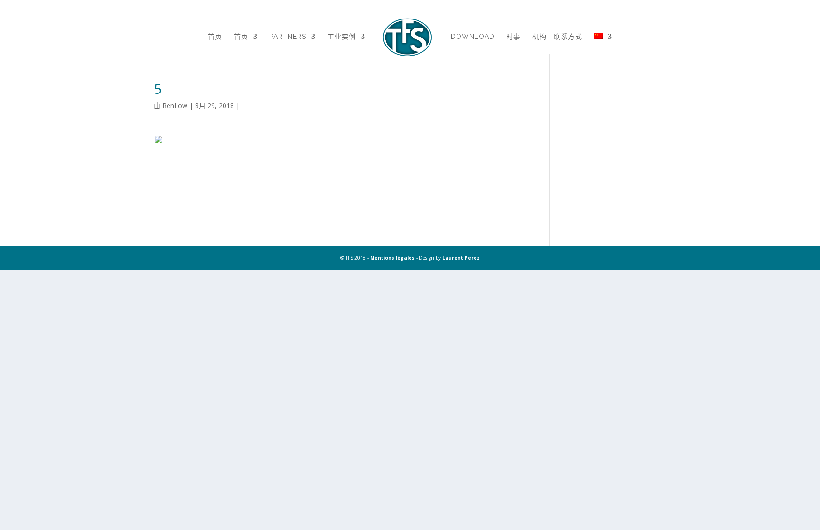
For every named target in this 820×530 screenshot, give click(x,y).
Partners (288, 36)
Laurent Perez (461, 257)
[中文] (603, 48)
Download (472, 36)
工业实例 (341, 36)
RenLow (174, 105)
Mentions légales (392, 257)
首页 (215, 36)
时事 (513, 36)
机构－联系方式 (557, 36)
